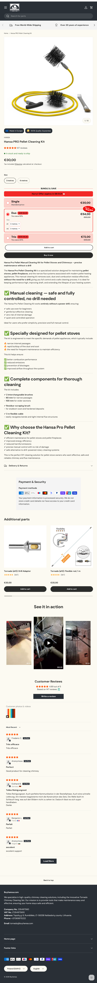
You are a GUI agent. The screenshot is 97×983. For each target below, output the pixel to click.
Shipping (18, 164)
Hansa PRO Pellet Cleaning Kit (21, 33)
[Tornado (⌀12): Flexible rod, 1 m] (72, 546)
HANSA (7, 137)
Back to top (49, 880)
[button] (91, 7)
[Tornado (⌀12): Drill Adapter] (25, 546)
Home (6, 33)
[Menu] (5, 7)
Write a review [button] (48, 696)
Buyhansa (13, 977)
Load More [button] (48, 861)
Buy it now (48, 255)
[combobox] (48, 16)
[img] (12, 734)
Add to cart (49, 247)
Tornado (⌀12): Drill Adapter (17, 571)
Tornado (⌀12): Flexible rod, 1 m (65, 571)
